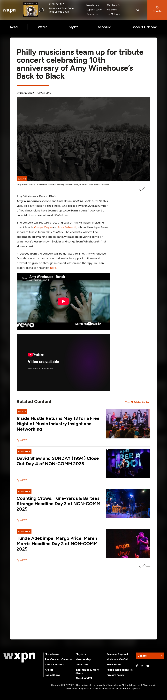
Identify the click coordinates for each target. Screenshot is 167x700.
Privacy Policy (115, 675)
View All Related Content (137, 402)
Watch (42, 27)
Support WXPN (94, 9)
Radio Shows (53, 675)
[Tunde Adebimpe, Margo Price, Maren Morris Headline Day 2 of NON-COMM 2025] (128, 543)
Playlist (73, 27)
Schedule (104, 27)
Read (13, 27)
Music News (52, 654)
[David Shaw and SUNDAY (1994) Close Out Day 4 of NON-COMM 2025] (128, 463)
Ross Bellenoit (67, 227)
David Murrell (26, 93)
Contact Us (92, 14)
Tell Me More (113, 14)
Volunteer (112, 9)
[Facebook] (137, 666)
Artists (49, 669)
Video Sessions (54, 664)
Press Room (113, 664)
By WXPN (21, 440)
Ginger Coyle (43, 227)
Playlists (81, 654)
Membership (113, 5)
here (53, 268)
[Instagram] (142, 666)
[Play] (30, 10)
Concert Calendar (144, 27)
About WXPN (84, 678)
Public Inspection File (119, 669)
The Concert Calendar (59, 659)
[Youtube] (147, 666)
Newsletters (92, 5)
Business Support (117, 654)
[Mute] (41, 10)
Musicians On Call (117, 659)
